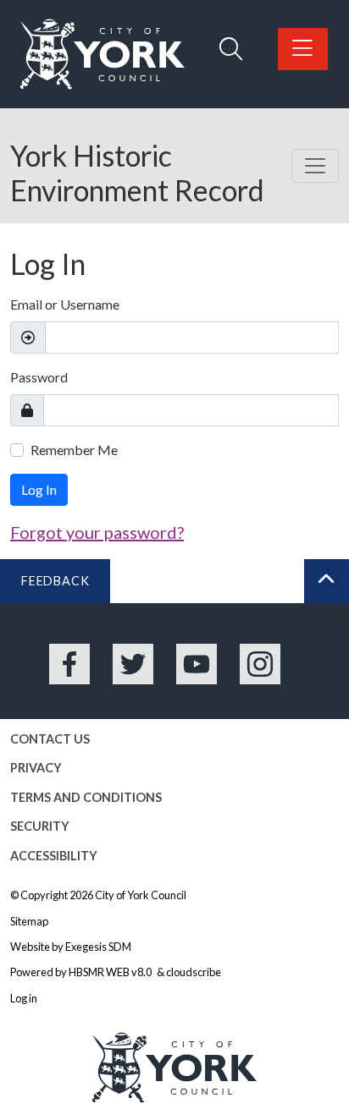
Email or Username (64, 304)
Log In (39, 489)
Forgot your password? (97, 532)
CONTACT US (50, 739)
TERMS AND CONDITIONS (86, 797)
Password (39, 377)
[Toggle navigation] (315, 166)
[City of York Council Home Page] (102, 54)
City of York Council (140, 895)
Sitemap (29, 921)
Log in (23, 998)
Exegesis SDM (98, 946)
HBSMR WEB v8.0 (111, 972)
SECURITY (39, 826)
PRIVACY (36, 767)
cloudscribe (193, 972)
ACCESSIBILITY (53, 855)
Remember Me (74, 450)
